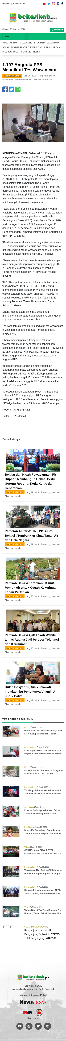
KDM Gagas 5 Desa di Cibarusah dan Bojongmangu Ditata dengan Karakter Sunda (43, 752)
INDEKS (36, 52)
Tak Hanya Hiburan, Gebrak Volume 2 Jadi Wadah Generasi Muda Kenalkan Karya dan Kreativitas (42, 792)
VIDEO (5, 43)
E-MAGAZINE (26, 43)
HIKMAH (57, 47)
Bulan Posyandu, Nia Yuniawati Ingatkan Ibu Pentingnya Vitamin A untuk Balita (30, 691)
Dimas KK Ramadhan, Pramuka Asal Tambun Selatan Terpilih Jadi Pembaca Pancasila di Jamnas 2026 (43, 832)
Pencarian (58, 30)
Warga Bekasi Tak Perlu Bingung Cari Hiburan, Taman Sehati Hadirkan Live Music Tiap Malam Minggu (43, 912)
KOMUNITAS (36, 47)
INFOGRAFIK (39, 43)
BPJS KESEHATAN (10, 52)
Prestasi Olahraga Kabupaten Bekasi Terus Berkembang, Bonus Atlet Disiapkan (42, 812)
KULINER (48, 47)
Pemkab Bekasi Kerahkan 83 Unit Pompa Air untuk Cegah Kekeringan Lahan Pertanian (31, 587)
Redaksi (6, 4)
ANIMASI (14, 43)
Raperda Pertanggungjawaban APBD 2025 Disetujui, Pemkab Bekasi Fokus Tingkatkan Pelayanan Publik (43, 892)
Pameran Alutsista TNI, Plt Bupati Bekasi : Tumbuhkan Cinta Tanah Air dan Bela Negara (31, 535)
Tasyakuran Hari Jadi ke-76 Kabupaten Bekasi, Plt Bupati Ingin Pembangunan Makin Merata (43, 872)
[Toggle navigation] (6, 36)
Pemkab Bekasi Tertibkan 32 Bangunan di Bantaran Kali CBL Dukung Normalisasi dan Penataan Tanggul (43, 772)
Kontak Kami (19, 4)
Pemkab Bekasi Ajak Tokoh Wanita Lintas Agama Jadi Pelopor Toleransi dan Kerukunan (32, 639)
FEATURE (24, 47)
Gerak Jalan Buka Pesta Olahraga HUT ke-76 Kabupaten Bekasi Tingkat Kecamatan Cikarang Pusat (43, 732)
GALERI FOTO (53, 43)
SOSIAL (5, 47)
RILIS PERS (26, 52)
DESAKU (15, 47)
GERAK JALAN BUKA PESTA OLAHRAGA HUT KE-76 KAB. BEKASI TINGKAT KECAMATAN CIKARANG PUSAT (42, 852)
